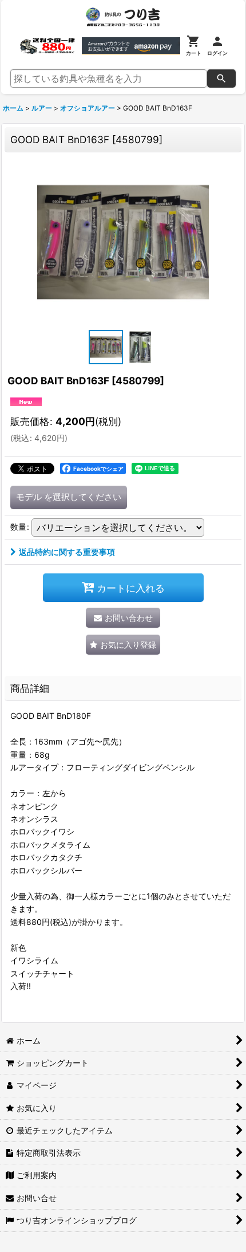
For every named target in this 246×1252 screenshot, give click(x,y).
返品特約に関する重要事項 (67, 552)
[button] (106, 347)
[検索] (221, 78)
